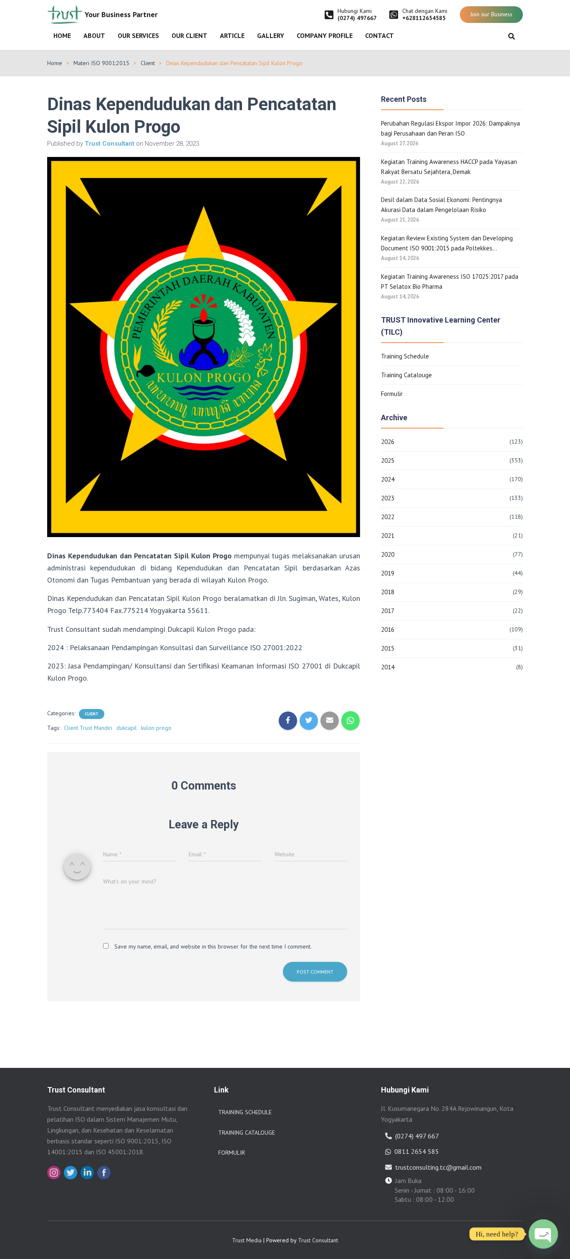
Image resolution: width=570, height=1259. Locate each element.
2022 (387, 517)
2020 (387, 554)
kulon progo (156, 728)
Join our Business (491, 14)
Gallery (270, 35)
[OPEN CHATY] (543, 1234)
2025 (387, 460)
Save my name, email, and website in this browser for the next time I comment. (213, 946)
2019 (387, 573)
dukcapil (126, 728)
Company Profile (325, 35)
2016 (387, 629)
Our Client (189, 35)
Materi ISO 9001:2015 (101, 63)
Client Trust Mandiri (88, 728)
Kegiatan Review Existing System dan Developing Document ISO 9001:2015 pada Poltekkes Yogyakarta (447, 243)
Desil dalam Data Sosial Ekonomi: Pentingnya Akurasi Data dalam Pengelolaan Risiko (441, 205)
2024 (387, 479)
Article (232, 35)
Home (62, 35)
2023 (387, 498)
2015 (387, 648)
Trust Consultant (318, 1240)
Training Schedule (405, 356)
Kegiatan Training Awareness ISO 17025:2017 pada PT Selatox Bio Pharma (449, 281)
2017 (387, 611)
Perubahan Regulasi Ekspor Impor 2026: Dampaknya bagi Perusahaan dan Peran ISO (450, 128)
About (94, 35)
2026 (387, 442)
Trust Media (247, 1240)
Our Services (138, 35)
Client (148, 63)
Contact (379, 35)
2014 (387, 667)
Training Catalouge (406, 375)
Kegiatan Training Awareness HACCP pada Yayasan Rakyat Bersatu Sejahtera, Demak (449, 167)
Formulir (392, 394)
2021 (387, 536)
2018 (387, 592)
